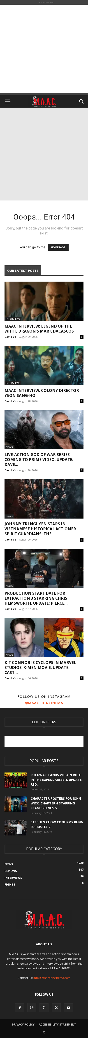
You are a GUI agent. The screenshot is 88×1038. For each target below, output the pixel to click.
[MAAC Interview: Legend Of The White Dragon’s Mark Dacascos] (44, 301)
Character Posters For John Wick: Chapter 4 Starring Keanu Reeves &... (56, 803)
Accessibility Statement (57, 1024)
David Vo (10, 336)
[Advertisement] (44, 49)
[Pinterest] (44, 1007)
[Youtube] (68, 1007)
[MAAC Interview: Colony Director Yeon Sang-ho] (44, 365)
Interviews (13, 318)
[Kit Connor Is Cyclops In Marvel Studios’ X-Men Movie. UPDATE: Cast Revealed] (44, 637)
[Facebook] (19, 1007)
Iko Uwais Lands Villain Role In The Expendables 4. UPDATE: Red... (57, 780)
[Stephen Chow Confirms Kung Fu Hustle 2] (16, 827)
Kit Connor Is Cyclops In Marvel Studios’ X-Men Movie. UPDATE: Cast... (40, 667)
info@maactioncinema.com (51, 978)
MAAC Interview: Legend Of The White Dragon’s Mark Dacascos (39, 328)
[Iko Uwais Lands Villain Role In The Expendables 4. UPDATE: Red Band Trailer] (16, 780)
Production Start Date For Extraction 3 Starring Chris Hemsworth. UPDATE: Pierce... (36, 598)
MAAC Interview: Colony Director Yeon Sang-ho (42, 393)
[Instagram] (31, 1007)
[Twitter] (56, 1007)
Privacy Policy (23, 1024)
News (9, 447)
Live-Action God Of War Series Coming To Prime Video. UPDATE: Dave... (39, 459)
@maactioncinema (44, 702)
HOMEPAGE (58, 247)
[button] (7, 101)
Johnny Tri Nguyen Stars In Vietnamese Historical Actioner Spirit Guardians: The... (40, 528)
